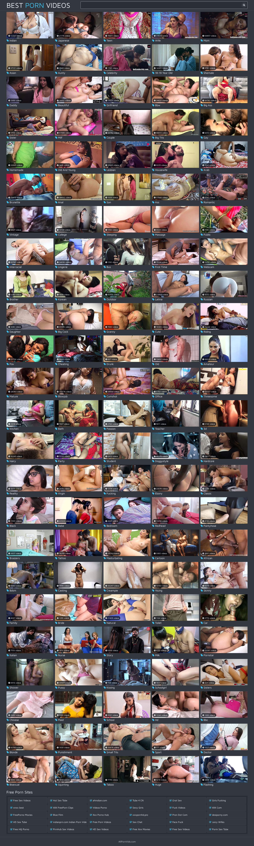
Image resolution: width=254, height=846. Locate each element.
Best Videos (38, 5)
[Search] (244, 5)
